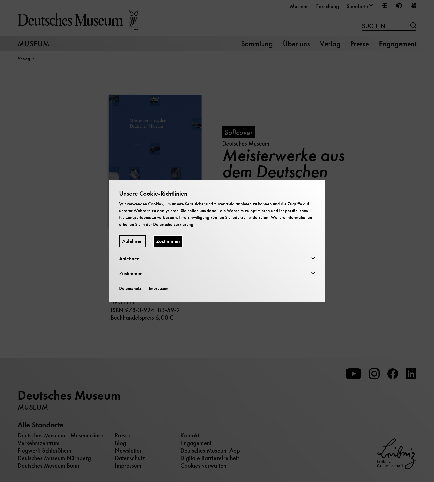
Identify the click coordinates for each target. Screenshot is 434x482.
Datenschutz (130, 288)
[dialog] (217, 241)
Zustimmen (168, 241)
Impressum (158, 288)
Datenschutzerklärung (173, 224)
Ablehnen (132, 241)
